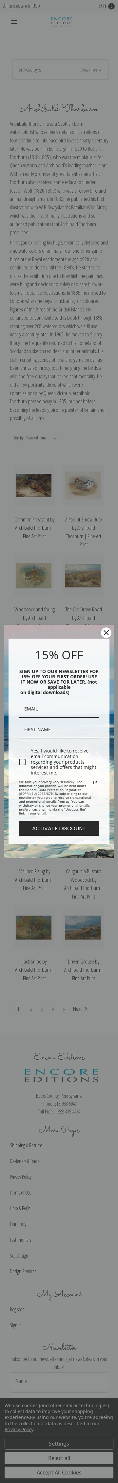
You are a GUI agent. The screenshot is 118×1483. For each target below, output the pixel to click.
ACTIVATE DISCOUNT (59, 828)
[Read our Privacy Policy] (95, 783)
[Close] (106, 633)
